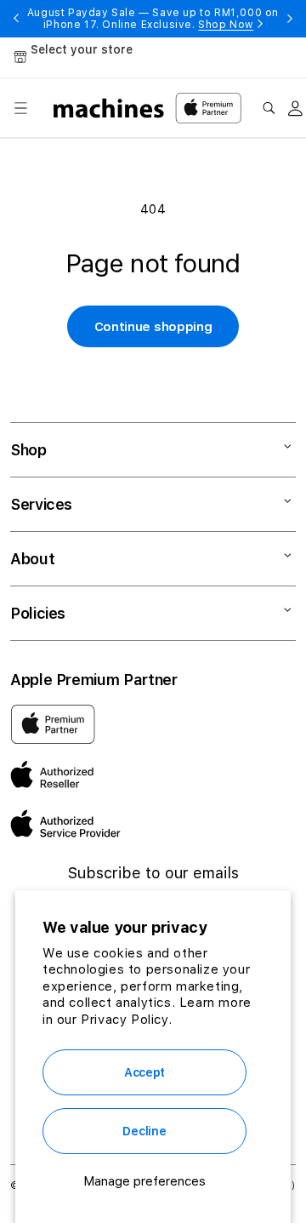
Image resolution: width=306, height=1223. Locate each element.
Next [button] (289, 18)
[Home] (109, 108)
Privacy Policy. (126, 1019)
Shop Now (225, 25)
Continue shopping (153, 326)
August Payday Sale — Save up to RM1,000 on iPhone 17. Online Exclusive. (153, 19)
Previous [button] (16, 18)
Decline (144, 1131)
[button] (20, 108)
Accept (144, 1072)
